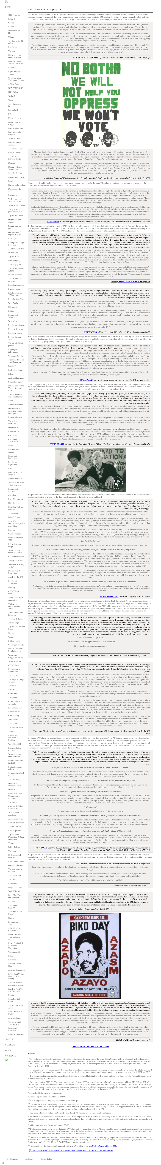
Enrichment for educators (13, 450)
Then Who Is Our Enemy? (15, 913)
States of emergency (15, 382)
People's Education (15, 887)
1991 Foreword (14, 15)
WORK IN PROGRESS (128, 282)
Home (8, 7)
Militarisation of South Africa (14, 670)
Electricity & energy (15, 329)
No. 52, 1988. (104, 1146)
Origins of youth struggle (14, 221)
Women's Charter (14, 138)
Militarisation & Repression (14, 572)
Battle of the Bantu (15, 370)
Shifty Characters (14, 153)
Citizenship (12, 694)
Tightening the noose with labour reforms (16, 361)
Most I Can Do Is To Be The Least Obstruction (16, 945)
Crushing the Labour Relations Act (16, 807)
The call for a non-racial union (15, 280)
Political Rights (14, 641)
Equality (11, 181)
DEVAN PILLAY (86, 380)
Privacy (11, 995)
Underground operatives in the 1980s (14, 606)
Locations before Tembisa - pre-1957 (15, 62)
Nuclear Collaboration (16, 185)
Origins (11, 37)
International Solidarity (13, 316)
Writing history (14, 321)
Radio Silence (13, 431)
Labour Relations (14, 847)
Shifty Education (14, 875)
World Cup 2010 (14, 744)
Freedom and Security (16, 325)
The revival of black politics (15, 344)
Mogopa (11, 163)
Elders (10, 956)
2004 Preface (13, 92)
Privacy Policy (46, 1159)
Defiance (11, 790)
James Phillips (13, 623)
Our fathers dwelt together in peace (14, 233)
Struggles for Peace (15, 173)
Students (11, 731)
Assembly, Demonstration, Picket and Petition (16, 523)
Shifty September (14, 831)
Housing (11, 587)
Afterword (12, 686)
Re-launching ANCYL (13, 923)
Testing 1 (11, 96)
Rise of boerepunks (15, 499)
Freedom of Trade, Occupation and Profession (15, 796)
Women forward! (14, 712)
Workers (11, 690)
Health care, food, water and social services (15, 937)
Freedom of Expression (12, 463)
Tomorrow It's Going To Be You (16, 565)
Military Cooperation (16, 118)
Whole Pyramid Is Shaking (15, 1013)
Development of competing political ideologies (15, 411)
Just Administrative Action (15, 1006)
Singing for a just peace (14, 227)
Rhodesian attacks (15, 333)
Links (8, 1050)
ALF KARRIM (53, 222)
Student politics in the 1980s (16, 539)
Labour (11, 374)
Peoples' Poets (13, 366)
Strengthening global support (16, 774)
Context (11, 23)
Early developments (15, 128)
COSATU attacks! (15, 665)
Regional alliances (15, 417)
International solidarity (13, 490)
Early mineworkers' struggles (15, 133)
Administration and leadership (15, 613)
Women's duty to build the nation (14, 755)
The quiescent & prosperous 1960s (15, 210)
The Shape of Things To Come (16, 680)
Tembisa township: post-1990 (15, 813)
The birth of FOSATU (12, 422)
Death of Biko (13, 427)
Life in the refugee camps (15, 545)
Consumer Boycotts (15, 356)
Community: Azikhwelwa (13, 440)
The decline (12, 802)
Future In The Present (16, 1035)
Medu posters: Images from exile (16, 243)
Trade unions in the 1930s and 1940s (15, 200)
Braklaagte (12, 238)
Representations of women (15, 73)
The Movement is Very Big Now (14, 1023)
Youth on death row (15, 619)
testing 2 (11, 19)
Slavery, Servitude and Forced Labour (15, 395)
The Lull (11, 879)
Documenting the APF (14, 190)
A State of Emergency (16, 378)
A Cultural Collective (16, 249)
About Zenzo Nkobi (15, 819)
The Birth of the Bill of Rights (15, 42)
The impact (12, 851)
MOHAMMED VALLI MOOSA (85, 57)
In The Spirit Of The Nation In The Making (16, 976)
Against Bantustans (15, 216)
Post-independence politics (15, 768)
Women (11, 637)
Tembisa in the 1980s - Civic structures (16, 484)
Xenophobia (12, 698)
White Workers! (14, 303)
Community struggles (16, 645)
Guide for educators (15, 865)
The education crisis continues (15, 870)
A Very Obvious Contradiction (14, 929)
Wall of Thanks (14, 891)
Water (10, 401)
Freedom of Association (12, 582)
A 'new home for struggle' (14, 123)
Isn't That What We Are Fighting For (15, 990)
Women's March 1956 (16, 205)
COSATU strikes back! (14, 592)
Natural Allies (13, 503)
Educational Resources (12, 1029)
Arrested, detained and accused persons (16, 984)
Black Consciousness (16, 285)
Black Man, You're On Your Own (15, 896)
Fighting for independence (13, 350)
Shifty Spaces (13, 675)
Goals (10, 100)
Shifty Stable (13, 723)
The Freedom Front (15, 727)
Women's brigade (14, 661)
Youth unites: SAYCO (13, 906)
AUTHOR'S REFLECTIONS (14, 158)
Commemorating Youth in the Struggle (16, 79)
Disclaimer (29, 1159)
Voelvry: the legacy (15, 561)
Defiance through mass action (14, 856)
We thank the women (16, 823)
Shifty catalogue (14, 779)
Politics (11, 311)
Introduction (12, 47)
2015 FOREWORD (15, 88)
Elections (11, 530)
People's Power (14, 517)
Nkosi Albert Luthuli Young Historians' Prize (16, 388)
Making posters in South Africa (15, 168)
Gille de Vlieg (13, 716)
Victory (11, 843)
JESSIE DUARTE (57, 444)
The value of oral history (14, 105)
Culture (11, 633)
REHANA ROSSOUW (109, 596)
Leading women (14, 289)
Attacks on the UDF (15, 577)
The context (12, 51)
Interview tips (13, 253)
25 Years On (13, 513)
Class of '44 (12, 435)
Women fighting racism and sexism (15, 551)
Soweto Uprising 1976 (14, 338)
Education (12, 960)
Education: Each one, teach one (16, 508)
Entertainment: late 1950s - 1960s (15, 294)
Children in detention (16, 557)
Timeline (9, 1039)
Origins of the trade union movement (15, 56)
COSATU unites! (14, 534)
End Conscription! (15, 708)
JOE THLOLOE (41, 848)
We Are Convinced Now (15, 965)
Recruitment (12, 195)
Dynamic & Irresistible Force (14, 784)
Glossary (10, 1045)
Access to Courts (14, 1018)
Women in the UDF (15, 479)
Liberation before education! (14, 749)
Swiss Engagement (15, 264)
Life (9, 114)
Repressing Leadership (12, 457)
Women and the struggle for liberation (16, 656)
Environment (13, 883)
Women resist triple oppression (15, 599)
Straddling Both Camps (14, 1000)
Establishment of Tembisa (14, 143)
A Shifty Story (13, 84)
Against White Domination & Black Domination (16, 837)
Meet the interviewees (16, 861)
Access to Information (16, 970)
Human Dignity (14, 261)
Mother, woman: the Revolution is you (15, 650)
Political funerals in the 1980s (15, 762)
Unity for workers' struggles (15, 473)
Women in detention (15, 405)
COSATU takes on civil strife (15, 702)
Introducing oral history (14, 32)
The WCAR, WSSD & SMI (16, 269)
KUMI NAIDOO (90, 332)
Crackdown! (13, 495)
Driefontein (12, 307)
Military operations (15, 275)
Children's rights (14, 952)
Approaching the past (16, 177)
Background (12, 27)
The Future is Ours (15, 149)
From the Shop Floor (16, 299)
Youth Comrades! (15, 827)
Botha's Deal (13, 110)
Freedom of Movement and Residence (13, 737)
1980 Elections (13, 720)
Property (11, 901)
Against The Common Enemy (16, 628)
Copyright (10, 1056)
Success (11, 446)
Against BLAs (13, 257)
